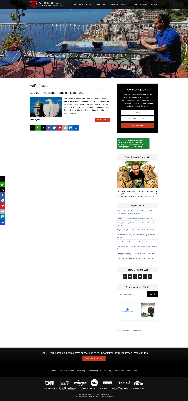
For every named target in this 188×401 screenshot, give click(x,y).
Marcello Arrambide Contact (146, 4)
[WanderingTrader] (46, 4)
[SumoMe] (76, 128)
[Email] (65, 128)
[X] (43, 128)
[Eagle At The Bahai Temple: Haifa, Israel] (46, 107)
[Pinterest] (59, 128)
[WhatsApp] (38, 128)
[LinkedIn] (70, 128)
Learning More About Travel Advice (129, 330)
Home (74, 4)
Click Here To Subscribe (94, 359)
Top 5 (131, 4)
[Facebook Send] (54, 128)
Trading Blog (113, 4)
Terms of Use (96, 394)
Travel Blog (100, 4)
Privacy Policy (105, 394)
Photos (123, 4)
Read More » (102, 120)
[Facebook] (49, 128)
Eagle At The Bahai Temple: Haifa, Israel (57, 92)
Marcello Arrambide (86, 4)
